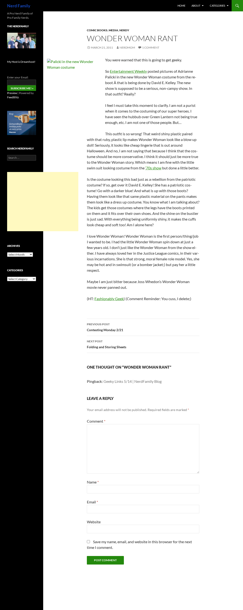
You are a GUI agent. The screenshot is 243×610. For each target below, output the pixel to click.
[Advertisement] (42, 201)
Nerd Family (18, 5)
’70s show (153, 168)
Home (181, 5)
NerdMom (127, 47)
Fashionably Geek (109, 298)
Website (94, 522)
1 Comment (150, 47)
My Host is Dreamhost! (21, 61)
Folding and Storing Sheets (106, 344)
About (196, 5)
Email (92, 502)
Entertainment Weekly (128, 71)
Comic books (97, 30)
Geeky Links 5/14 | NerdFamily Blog (132, 381)
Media (113, 30)
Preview (12, 93)
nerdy (124, 30)
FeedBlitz (13, 97)
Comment (96, 421)
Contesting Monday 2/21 (105, 327)
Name (93, 482)
